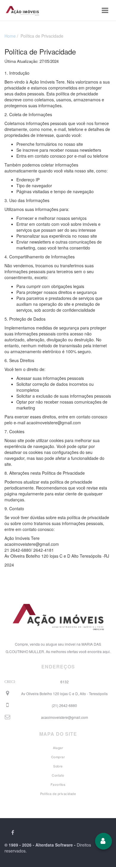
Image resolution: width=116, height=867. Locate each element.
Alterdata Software (54, 845)
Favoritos (58, 784)
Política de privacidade (58, 793)
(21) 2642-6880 (64, 705)
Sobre (58, 766)
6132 (64, 681)
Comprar (58, 756)
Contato (58, 775)
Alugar (58, 747)
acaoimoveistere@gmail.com (64, 717)
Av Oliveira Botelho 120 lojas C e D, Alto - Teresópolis (64, 693)
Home (10, 36)
